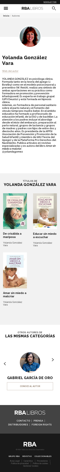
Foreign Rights (42, 424)
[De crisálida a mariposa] (15, 211)
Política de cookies (40, 463)
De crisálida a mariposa (12, 235)
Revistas (27, 456)
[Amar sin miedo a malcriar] (15, 270)
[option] (30, 367)
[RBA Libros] (30, 8)
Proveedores (42, 461)
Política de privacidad (20, 463)
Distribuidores (18, 424)
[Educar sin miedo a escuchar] (45, 211)
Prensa (38, 420)
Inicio (6, 16)
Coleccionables (43, 456)
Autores (16, 16)
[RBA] (30, 446)
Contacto (23, 420)
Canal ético (28, 461)
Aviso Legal (15, 461)
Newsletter (50, 2)
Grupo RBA (14, 456)
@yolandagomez (12, 151)
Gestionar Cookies (30, 466)
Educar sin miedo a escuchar (45, 235)
